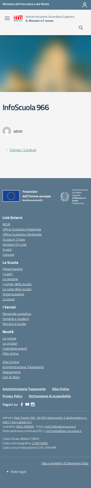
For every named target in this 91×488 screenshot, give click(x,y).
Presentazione (13, 268)
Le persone (10, 278)
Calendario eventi (15, 348)
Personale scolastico (17, 313)
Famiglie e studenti (16, 318)
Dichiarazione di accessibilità (50, 396)
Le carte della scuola (17, 289)
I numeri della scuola (17, 284)
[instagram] (33, 404)
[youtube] (27, 404)
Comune (8, 254)
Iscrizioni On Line (14, 244)
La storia (9, 299)
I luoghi (8, 273)
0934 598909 (25, 426)
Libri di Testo (11, 377)
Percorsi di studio (14, 323)
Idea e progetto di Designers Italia (64, 463)
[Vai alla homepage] (18, 18)
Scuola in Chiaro (14, 239)
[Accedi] (84, 5)
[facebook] (22, 404)
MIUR (6, 224)
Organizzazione (13, 294)
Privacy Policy (12, 396)
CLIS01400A (40, 443)
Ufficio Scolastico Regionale (22, 229)
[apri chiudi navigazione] (7, 18)
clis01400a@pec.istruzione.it (63, 431)
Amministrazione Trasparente (23, 366)
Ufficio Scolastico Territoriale (22, 234)
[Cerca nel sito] (81, 28)
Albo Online (11, 361)
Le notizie (9, 338)
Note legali (18, 471)
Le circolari (10, 343)
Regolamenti (12, 372)
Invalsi (7, 249)
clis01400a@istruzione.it (60, 426)
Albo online (10, 353)
